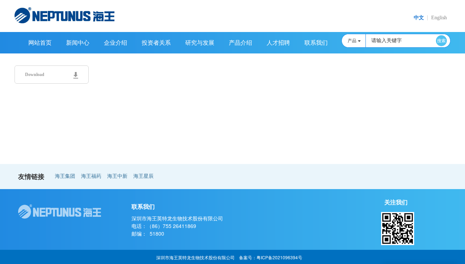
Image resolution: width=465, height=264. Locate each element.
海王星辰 (143, 176)
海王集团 (65, 176)
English (439, 17)
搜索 (441, 40)
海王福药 (91, 176)
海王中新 (117, 176)
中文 (419, 17)
